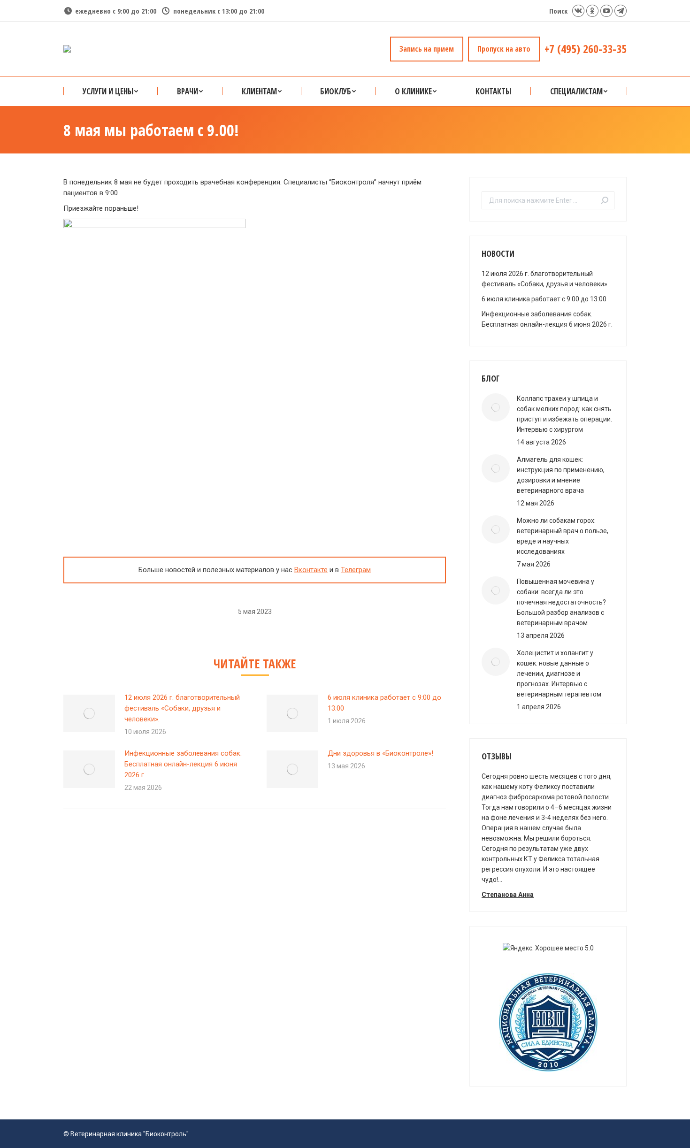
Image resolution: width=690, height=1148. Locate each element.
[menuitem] (110, 91)
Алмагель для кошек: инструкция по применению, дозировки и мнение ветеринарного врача (561, 475)
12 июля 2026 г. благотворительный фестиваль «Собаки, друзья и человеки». (182, 708)
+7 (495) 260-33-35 (585, 48)
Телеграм (356, 570)
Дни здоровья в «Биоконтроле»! (380, 753)
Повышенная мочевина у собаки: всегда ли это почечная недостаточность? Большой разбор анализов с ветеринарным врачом (561, 602)
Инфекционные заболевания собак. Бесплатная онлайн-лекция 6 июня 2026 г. (183, 764)
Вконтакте (311, 570)
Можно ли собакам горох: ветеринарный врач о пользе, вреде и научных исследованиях (562, 536)
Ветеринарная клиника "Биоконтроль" (129, 1134)
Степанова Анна (508, 894)
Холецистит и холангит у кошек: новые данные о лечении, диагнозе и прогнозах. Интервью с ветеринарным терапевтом (559, 673)
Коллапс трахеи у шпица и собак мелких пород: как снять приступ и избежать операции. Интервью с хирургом (564, 414)
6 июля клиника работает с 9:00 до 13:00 (384, 702)
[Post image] (89, 713)
